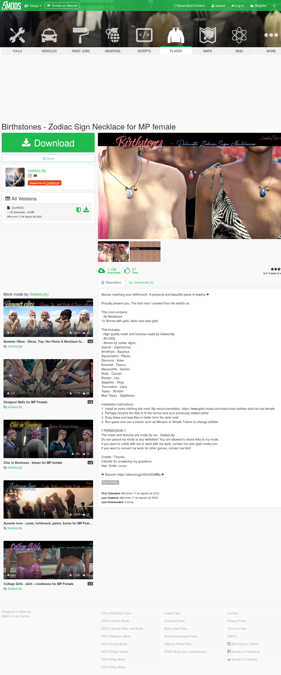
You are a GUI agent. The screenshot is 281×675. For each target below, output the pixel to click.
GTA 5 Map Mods (113, 659)
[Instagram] (30, 175)
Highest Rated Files (178, 644)
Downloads (114, 272)
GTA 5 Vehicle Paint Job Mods (122, 628)
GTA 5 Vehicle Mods (115, 621)
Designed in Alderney (16, 611)
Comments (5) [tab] (143, 282)
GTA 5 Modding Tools (116, 613)
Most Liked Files (175, 628)
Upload (219, 5)
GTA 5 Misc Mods (113, 667)
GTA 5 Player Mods (114, 651)
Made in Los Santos (15, 616)
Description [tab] (112, 282)
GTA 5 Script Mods (114, 644)
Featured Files (174, 621)
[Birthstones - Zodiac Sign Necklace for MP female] (113, 251)
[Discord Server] (35, 175)
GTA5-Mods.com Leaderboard (185, 651)
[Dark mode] (274, 5)
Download (52, 142)
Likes (135, 272)
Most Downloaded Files (180, 636)
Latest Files (172, 613)
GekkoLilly (37, 170)
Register (260, 5)
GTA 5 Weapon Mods (116, 636)
